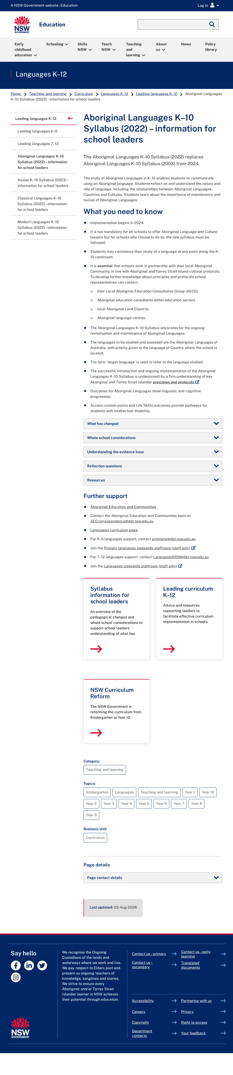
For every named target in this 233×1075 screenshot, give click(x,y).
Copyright (140, 1022)
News (186, 44)
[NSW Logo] (22, 24)
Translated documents (190, 965)
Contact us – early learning (196, 954)
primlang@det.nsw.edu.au (173, 539)
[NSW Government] (20, 1027)
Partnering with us (196, 1001)
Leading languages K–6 (37, 131)
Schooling (54, 44)
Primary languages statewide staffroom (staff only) (149, 548)
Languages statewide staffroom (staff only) (143, 566)
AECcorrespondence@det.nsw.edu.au (121, 521)
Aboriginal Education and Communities (123, 507)
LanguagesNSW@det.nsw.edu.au (181, 557)
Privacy (187, 1012)
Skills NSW (82, 47)
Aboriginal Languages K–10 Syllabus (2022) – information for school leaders (42, 162)
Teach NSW (106, 47)
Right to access (194, 1022)
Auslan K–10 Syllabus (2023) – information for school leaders (43, 183)
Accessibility (143, 1001)
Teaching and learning (134, 49)
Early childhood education (23, 49)
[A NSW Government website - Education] (45, 5)
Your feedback (193, 1033)
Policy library (211, 47)
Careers (138, 1012)
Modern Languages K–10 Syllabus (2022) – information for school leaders (42, 227)
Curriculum (83, 94)
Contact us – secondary (142, 964)
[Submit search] (212, 24)
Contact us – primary (149, 954)
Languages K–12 (41, 74)
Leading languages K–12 (156, 94)
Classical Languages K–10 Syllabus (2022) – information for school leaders (42, 204)
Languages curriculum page (114, 530)
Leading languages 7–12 (38, 144)
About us (161, 47)
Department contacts (142, 1033)
